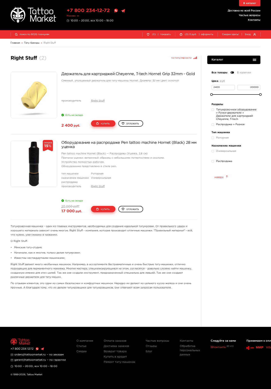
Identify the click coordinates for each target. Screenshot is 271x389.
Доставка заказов (116, 346)
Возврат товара (115, 351)
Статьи (81, 346)
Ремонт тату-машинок (119, 362)
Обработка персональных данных (190, 350)
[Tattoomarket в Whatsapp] (116, 11)
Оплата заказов (115, 341)
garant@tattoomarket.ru (30, 360)
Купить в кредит (115, 357)
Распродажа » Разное (230, 124)
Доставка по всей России (244, 11)
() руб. (191, 34)
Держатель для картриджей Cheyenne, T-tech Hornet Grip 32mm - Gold (128, 74)
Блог (149, 351)
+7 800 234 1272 (22, 349)
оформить (207, 34)
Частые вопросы (249, 15)
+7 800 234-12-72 (88, 10)
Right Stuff (98, 101)
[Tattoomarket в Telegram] (123, 11)
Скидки (81, 351)
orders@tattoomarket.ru (30, 354)
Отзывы (151, 346)
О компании (84, 341)
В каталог (249, 3)
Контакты (254, 20)
